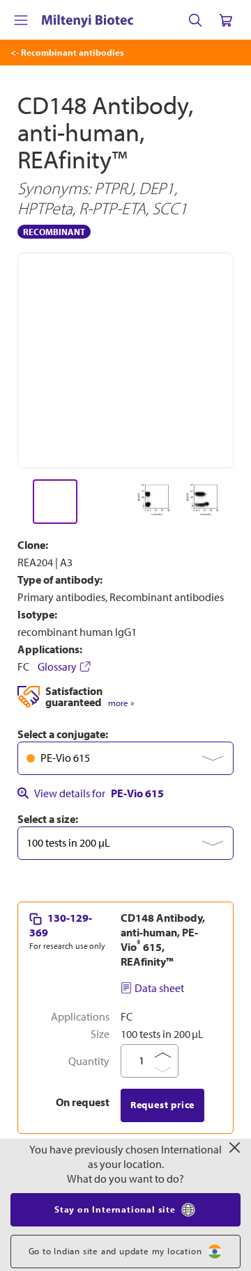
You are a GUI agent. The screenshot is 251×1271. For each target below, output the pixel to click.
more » (121, 703)
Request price (162, 1104)
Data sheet (159, 988)
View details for (99, 793)
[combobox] (125, 758)
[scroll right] (234, 501)
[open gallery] (125, 360)
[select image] (55, 501)
